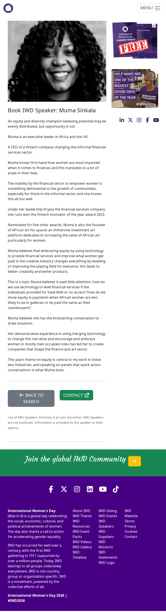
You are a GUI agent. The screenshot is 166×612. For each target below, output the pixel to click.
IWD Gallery (82, 547)
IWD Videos (82, 541)
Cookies (130, 531)
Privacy (130, 526)
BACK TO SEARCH (33, 398)
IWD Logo (107, 562)
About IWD (81, 510)
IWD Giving (108, 510)
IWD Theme (82, 516)
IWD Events (108, 516)
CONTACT (73, 395)
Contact (130, 536)
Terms (129, 521)
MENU (147, 8)
